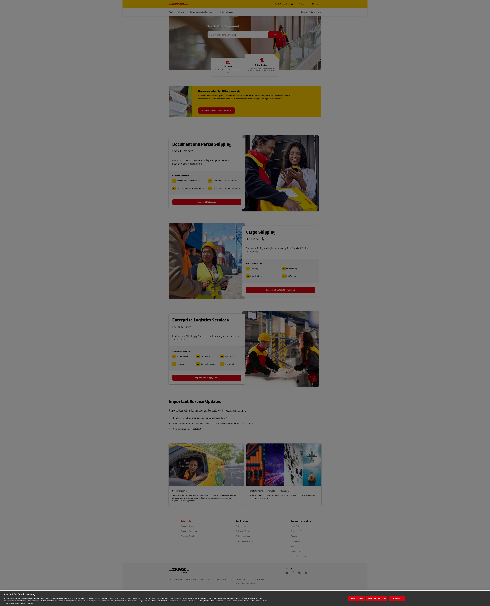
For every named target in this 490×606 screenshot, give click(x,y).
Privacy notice (20, 603)
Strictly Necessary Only (377, 598)
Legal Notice (30, 603)
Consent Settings (356, 598)
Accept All (396, 598)
